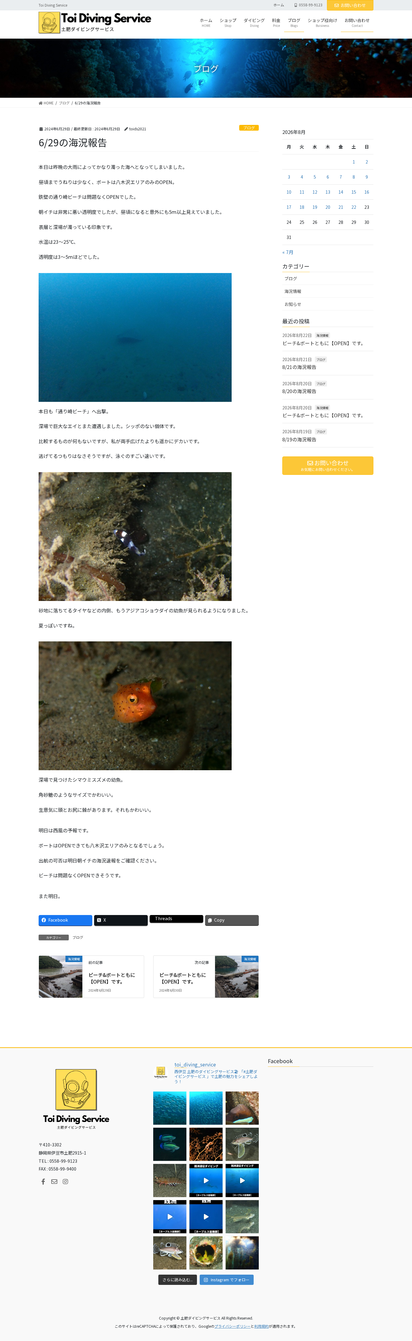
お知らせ (292, 304)
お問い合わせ (353, 5)
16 (366, 192)
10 (289, 192)
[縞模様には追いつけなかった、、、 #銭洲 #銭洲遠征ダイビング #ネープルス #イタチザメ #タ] (206, 1216)
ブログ (249, 128)
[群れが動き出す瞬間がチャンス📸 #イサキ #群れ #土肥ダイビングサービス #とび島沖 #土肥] (206, 1108)
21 (340, 207)
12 (314, 192)
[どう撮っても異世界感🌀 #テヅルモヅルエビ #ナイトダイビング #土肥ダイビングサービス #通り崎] (206, 1144)
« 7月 (287, 252)
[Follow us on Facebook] (43, 1181)
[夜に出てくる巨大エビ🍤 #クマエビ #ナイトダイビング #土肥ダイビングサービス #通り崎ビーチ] (169, 1180)
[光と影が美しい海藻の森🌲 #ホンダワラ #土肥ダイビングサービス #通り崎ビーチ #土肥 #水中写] (242, 1253)
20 (327, 207)
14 (340, 192)
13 (327, 192)
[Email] (54, 1181)
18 (301, 207)
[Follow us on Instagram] (65, 1181)
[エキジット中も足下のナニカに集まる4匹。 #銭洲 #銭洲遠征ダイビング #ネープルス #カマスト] (169, 1216)
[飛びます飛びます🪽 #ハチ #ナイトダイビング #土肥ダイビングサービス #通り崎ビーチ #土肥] (242, 1144)
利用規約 (261, 1326)
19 (314, 207)
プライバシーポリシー (232, 1326)
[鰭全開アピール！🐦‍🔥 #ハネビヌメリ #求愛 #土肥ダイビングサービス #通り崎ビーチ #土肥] (242, 1216)
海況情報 (292, 291)
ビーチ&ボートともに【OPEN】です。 (111, 978)
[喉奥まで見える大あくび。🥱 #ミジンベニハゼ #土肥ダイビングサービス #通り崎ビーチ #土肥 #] (206, 1253)
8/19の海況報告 (299, 439)
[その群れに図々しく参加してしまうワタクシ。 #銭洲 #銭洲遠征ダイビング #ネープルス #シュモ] (206, 1180)
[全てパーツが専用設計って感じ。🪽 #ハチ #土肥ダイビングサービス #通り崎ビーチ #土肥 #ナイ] (169, 1253)
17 (289, 207)
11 (301, 192)
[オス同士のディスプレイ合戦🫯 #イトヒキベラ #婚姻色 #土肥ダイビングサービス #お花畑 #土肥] (169, 1144)
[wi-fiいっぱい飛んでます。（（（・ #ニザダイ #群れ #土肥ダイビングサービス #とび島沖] (169, 1108)
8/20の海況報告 (299, 391)
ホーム (278, 4)
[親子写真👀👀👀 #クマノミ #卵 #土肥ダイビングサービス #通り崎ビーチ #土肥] (242, 1108)
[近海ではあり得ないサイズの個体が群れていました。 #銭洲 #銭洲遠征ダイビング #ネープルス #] (242, 1180)
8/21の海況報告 (299, 366)
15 (353, 192)
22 (353, 207)
